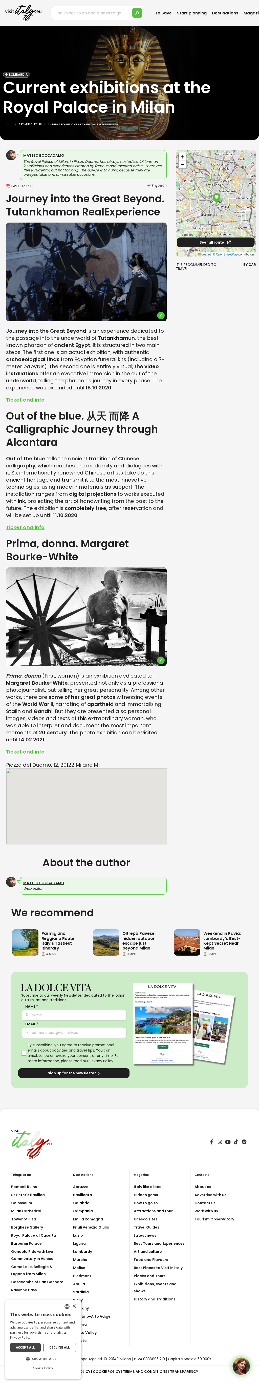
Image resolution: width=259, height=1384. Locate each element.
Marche (80, 1259)
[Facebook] (211, 1142)
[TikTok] (236, 1142)
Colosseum (21, 1202)
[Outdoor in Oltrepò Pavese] (106, 942)
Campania (83, 1211)
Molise (79, 1267)
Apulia (79, 1284)
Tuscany (81, 1308)
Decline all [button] (59, 1347)
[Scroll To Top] (250, 1378)
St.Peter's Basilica (28, 1194)
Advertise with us (210, 1194)
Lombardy (82, 1251)
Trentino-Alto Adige (92, 1316)
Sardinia (81, 1292)
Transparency (184, 1371)
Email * (31, 1024)
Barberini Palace (26, 1243)
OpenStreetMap (227, 254)
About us (203, 1186)
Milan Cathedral (26, 1211)
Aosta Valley (85, 1332)
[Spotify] (244, 1142)
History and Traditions (155, 1299)
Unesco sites (146, 1219)
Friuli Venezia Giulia (91, 1227)
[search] (137, 13)
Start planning (192, 13)
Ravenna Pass (24, 1290)
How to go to (146, 1202)
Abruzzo (81, 1186)
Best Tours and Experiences (159, 1243)
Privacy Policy (101, 1060)
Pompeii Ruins (24, 1186)
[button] (216, 198)
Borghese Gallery (27, 1227)
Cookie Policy (106, 1371)
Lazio (78, 1235)
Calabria (81, 1202)
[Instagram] (219, 1142)
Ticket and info (26, 399)
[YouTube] (227, 1142)
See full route (212, 242)
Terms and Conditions (145, 1371)
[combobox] (67, 1306)
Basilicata (82, 1194)
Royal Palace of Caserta (33, 1235)
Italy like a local (148, 1186)
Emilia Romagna (88, 1219)
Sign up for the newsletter (72, 1073)
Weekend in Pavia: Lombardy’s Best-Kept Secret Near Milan (222, 941)
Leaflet (206, 254)
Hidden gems (146, 1194)
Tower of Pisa (23, 1219)
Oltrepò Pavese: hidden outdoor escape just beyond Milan (139, 941)
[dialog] (43, 1339)
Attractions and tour (153, 1211)
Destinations (225, 13)
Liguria (79, 1243)
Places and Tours (150, 1275)
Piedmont (82, 1275)
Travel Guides (146, 1227)
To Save (163, 13)
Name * (31, 1006)
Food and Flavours (151, 1259)
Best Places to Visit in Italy (158, 1267)
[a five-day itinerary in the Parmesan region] (25, 942)
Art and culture (148, 1251)
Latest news (145, 1235)
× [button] (74, 1306)
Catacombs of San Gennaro (37, 1281)
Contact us (205, 1202)
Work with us (206, 1211)
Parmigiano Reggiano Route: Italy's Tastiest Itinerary (58, 941)
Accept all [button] (25, 1347)
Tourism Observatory (214, 1219)
